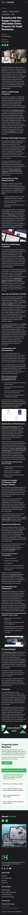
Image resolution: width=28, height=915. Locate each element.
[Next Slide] (6, 820)
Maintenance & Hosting (8, 896)
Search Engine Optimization (9, 892)
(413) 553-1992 (5, 906)
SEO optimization (11, 549)
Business (4, 11)
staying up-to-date (15, 574)
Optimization (5, 14)
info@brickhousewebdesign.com (10, 908)
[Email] (7, 45)
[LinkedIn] (5, 45)
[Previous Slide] (3, 820)
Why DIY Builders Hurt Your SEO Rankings (13, 844)
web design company (18, 110)
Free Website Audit (7, 878)
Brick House (12, 215)
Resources (4, 880)
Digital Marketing (13, 11)
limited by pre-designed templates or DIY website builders (12, 280)
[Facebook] (3, 45)
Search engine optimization (9, 426)
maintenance (12, 131)
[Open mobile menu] (26, 2)
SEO (13, 14)
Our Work (4, 876)
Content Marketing (7, 894)
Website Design (6, 890)
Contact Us (7, 763)
